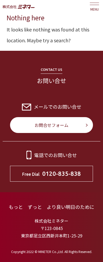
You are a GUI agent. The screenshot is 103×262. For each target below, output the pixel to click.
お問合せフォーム (51, 125)
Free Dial (51, 173)
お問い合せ (51, 80)
